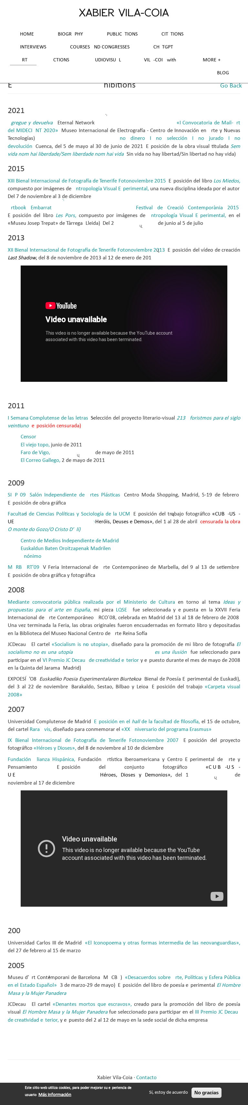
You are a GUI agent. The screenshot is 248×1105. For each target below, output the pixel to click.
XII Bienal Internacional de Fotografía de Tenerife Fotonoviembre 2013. (87, 250)
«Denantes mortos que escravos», (92, 1004)
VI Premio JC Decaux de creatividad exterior (91, 660)
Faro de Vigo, (35, 452)
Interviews (33, 47)
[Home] (124, 12)
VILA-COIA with (160, 60)
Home (27, 34)
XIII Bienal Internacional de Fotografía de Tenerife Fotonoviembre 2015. (87, 181)
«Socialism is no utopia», (80, 644)
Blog (223, 73)
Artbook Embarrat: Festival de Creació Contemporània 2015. (124, 208)
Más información (54, 1094)
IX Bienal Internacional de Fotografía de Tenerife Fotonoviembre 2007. (94, 740)
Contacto (146, 1077)
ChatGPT (163, 47)
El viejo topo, (35, 445)
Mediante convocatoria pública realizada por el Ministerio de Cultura (91, 602)
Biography (70, 34)
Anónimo (31, 556)
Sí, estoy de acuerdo (168, 1092)
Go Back (231, 86)
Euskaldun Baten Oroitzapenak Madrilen (66, 548)
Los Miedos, (226, 181)
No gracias (206, 1092)
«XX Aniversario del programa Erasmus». (167, 729)
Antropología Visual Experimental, (111, 189)
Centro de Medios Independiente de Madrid (70, 541)
